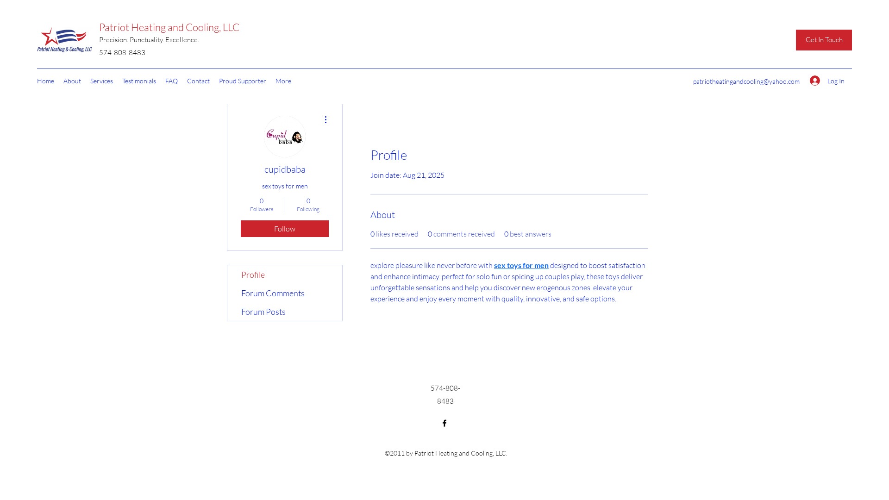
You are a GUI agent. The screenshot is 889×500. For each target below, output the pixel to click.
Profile (253, 274)
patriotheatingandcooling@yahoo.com (746, 81)
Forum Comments (273, 293)
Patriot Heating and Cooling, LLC (169, 27)
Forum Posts (263, 311)
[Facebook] (444, 423)
